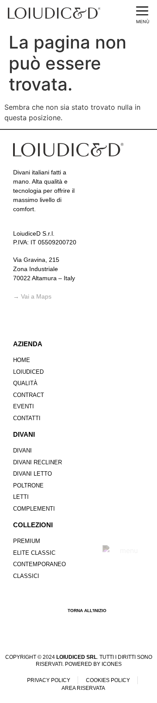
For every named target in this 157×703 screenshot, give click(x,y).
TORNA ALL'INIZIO (87, 610)
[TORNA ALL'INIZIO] (57, 610)
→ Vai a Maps (32, 296)
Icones (112, 664)
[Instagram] (39, 324)
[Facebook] (21, 324)
